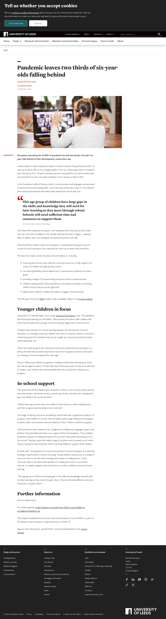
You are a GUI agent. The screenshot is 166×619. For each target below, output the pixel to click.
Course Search (9, 574)
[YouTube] (139, 580)
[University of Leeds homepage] (20, 34)
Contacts (88, 590)
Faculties (97, 34)
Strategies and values (52, 578)
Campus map (49, 558)
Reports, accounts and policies (56, 574)
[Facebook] (127, 580)
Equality (47, 582)
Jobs (87, 558)
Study (16, 40)
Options (38, 23)
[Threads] (133, 585)
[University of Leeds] (143, 611)
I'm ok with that (16, 23)
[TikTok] (127, 585)
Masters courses (10, 562)
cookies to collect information (25, 12)
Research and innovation (37, 40)
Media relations (91, 578)
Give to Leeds (107, 40)
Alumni (109, 34)
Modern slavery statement (93, 614)
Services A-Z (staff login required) (98, 566)
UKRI (41, 298)
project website (85, 298)
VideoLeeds (89, 582)
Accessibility (39, 614)
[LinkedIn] (133, 580)
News (6, 50)
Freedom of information (72, 614)
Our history (48, 562)
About (120, 40)
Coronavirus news (24, 85)
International (9, 570)
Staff (86, 34)
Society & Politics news (26, 81)
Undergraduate (9, 558)
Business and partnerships (65, 40)
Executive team (50, 586)
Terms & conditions (53, 614)
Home (6, 40)
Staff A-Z (88, 586)
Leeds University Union (94, 594)
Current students (71, 34)
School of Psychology (65, 315)
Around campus (89, 40)
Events (46, 594)
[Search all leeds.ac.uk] (159, 34)
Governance (49, 570)
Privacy (29, 614)
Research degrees (10, 566)
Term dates (89, 562)
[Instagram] (146, 580)
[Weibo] (152, 580)
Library (87, 570)
